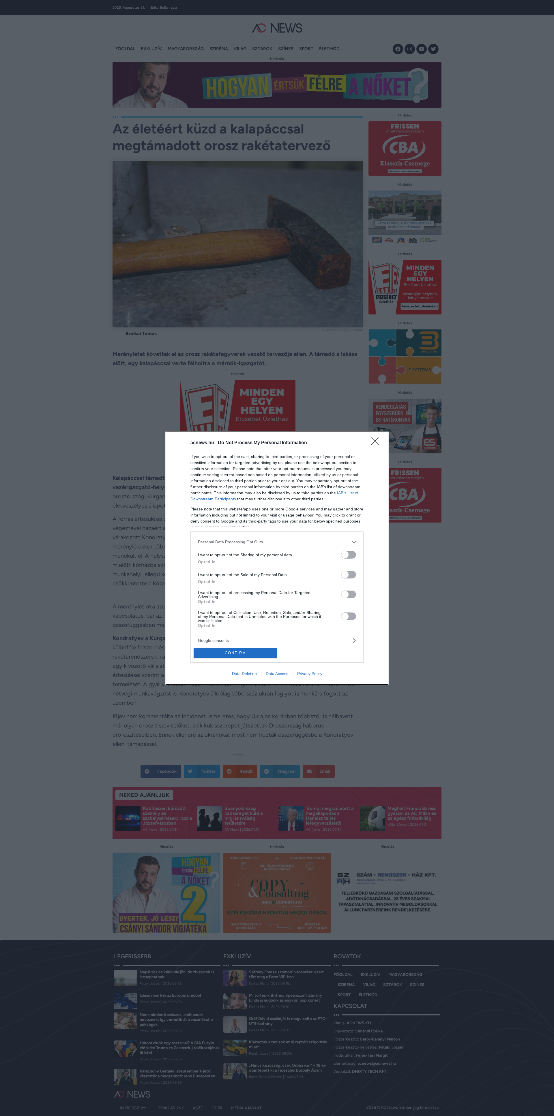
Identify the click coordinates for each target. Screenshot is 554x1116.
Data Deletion (244, 673)
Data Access (277, 673)
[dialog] (277, 558)
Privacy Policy (309, 673)
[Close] (376, 443)
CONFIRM (235, 653)
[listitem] (277, 542)
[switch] (348, 555)
